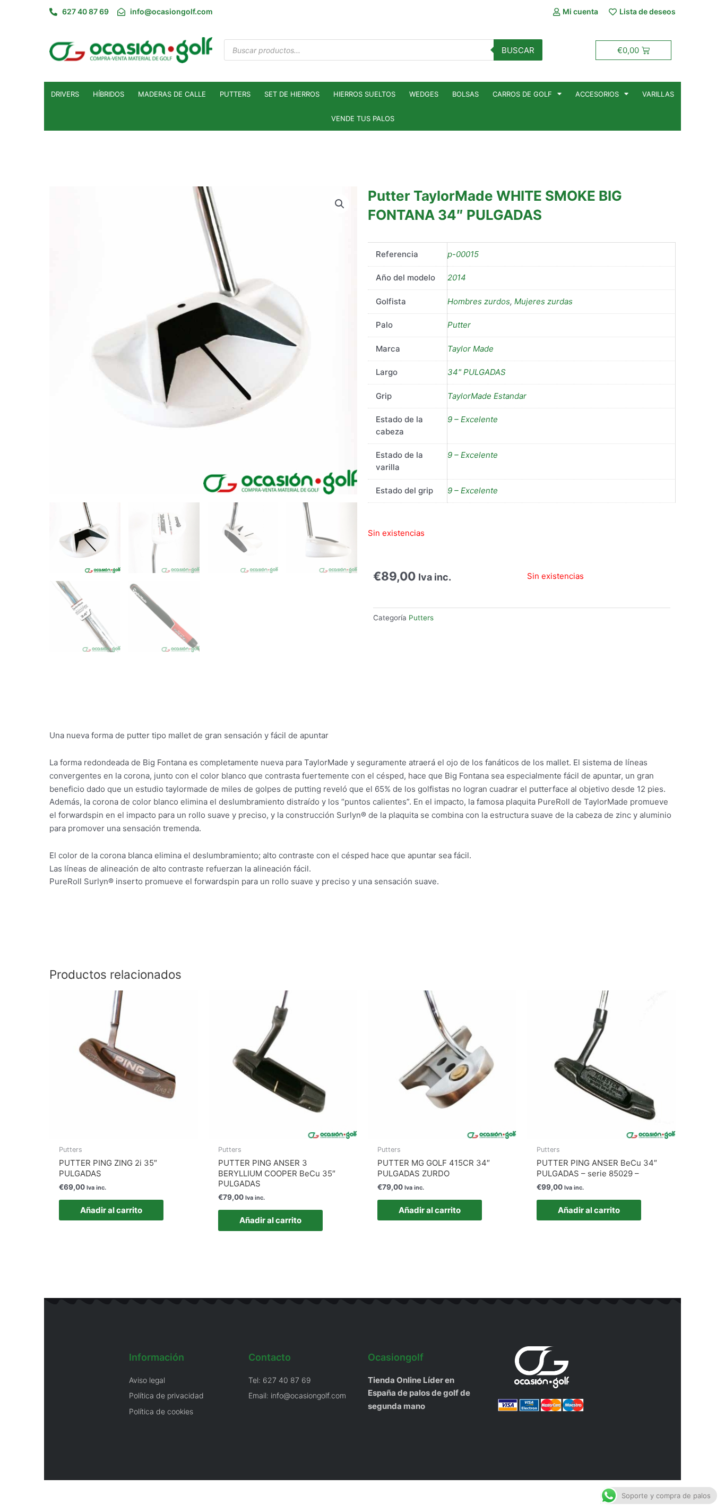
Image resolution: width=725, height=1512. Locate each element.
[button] (339, 203)
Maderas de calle (172, 94)
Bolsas (465, 94)
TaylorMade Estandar (487, 396)
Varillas (658, 94)
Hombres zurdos (478, 301)
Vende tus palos (362, 118)
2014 (456, 277)
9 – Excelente (472, 419)
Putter (459, 325)
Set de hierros (292, 94)
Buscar (518, 50)
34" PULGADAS (476, 372)
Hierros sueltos (364, 94)
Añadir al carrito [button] (111, 1210)
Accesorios (597, 94)
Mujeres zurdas (543, 301)
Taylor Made (470, 349)
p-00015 (463, 254)
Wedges (423, 94)
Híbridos (108, 94)
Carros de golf (522, 94)
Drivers (65, 94)
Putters (235, 94)
